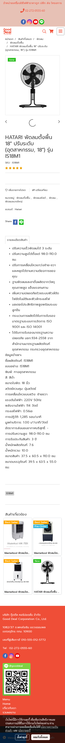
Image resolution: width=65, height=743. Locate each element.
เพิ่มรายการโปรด (17, 190)
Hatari (18, 209)
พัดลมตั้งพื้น (23, 198)
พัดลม (53, 198)
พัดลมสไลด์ (40, 198)
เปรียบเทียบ (41, 190)
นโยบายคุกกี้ (24, 730)
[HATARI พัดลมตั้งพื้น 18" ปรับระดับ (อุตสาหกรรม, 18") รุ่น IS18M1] (32, 85)
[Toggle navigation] (60, 31)
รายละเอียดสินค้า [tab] (17, 240)
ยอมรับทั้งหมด (40, 737)
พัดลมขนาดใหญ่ (13, 201)
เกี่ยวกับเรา (9, 708)
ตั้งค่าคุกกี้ (22, 737)
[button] (43, 31)
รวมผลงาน (9, 712)
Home (6, 704)
